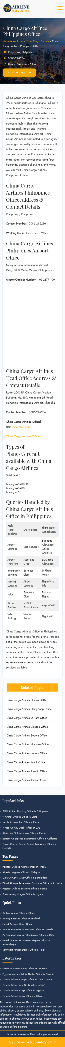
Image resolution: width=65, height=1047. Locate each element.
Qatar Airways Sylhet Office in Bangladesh (25, 878)
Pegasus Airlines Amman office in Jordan (24, 867)
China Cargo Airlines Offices (23, 436)
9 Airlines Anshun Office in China (19, 817)
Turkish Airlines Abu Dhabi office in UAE (23, 985)
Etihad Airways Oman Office (17, 924)
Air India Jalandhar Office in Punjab (21, 822)
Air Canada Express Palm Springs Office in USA (28, 935)
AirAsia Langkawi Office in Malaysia (21, 872)
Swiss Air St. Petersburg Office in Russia (24, 833)
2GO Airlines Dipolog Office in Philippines (25, 811)
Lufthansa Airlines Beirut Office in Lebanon (24, 968)
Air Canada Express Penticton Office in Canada (27, 929)
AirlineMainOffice (13, 41)
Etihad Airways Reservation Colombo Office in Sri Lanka (32, 883)
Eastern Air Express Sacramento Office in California (29, 838)
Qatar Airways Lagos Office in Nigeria (23, 894)
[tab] (60, 8)
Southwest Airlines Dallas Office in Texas (24, 950)
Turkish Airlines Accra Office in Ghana (22, 996)
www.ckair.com (21, 427)
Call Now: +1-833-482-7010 (32, 1042)
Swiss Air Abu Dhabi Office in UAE (21, 828)
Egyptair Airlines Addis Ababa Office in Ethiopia (28, 974)
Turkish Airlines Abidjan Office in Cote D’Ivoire (27, 979)
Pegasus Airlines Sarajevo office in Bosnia (24, 888)
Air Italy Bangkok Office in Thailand (21, 918)
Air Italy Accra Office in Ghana (18, 913)
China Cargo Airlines (37, 41)
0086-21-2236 (16, 58)
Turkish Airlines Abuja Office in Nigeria (23, 990)
